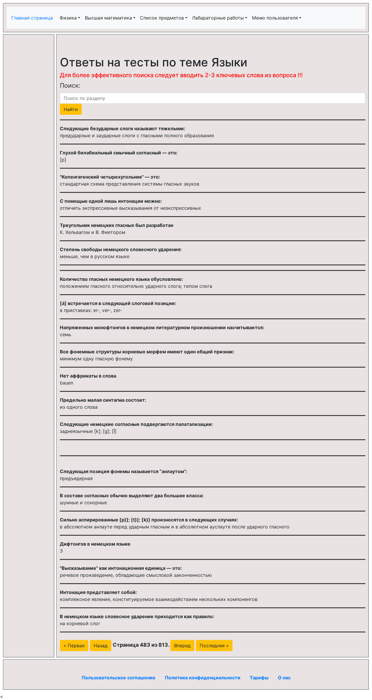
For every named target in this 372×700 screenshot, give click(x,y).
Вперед (182, 645)
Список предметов (162, 18)
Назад (101, 645)
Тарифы (259, 677)
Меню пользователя (275, 18)
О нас (284, 677)
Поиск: (70, 85)
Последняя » (214, 645)
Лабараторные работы (218, 18)
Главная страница (32, 18)
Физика (68, 18)
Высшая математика (108, 18)
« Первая (74, 645)
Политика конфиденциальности (202, 677)
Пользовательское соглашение (118, 677)
